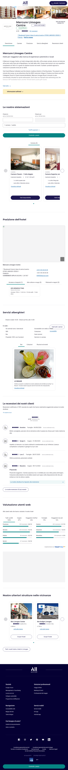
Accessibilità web (10, 708)
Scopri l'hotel (21, 637)
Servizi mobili (37, 708)
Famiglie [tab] (44, 519)
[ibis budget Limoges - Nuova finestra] (47, 611)
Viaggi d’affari (38, 687)
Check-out (40, 115)
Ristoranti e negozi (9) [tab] (52, 282)
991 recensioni (33, 31)
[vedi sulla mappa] (34, 244)
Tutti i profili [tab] (9, 519)
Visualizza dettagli (19, 388)
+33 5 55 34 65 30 (42, 270)
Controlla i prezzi (34, 766)
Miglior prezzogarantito (60, 22)
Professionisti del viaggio (41, 693)
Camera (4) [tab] (34, 143)
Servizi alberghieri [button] (14, 312)
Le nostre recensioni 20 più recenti (15, 489)
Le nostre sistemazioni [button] (16, 107)
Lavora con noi (10, 693)
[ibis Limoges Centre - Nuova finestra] (21, 611)
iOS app (36, 711)
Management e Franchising (13, 690)
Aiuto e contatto (10, 727)
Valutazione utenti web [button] (17, 504)
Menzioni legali (53, 749)
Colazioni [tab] (29, 344)
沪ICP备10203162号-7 (39, 755)
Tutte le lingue (9, 714)
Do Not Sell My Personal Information (35, 751)
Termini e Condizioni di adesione (19, 749)
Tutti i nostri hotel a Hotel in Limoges (16, 649)
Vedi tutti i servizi (57, 327)
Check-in (8, 115)
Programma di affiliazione (13, 699)
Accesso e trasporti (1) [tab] (16, 282)
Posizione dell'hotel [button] (14, 219)
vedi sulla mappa (18, 629)
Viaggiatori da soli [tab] (57, 519)
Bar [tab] (21, 344)
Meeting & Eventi (38, 690)
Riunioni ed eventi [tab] (42, 344)
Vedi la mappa (28, 37)
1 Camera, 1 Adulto (10, 125)
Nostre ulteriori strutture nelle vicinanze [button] (27, 595)
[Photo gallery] (34, 12)
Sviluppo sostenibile (11, 696)
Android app (37, 714)
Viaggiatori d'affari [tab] (31, 519)
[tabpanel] (34, 175)
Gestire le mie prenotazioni (13, 724)
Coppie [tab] (19, 519)
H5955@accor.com (42, 275)
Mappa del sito (10, 711)
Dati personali (35, 749)
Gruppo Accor (9, 687)
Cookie (44, 749)
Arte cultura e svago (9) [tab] (34, 282)
